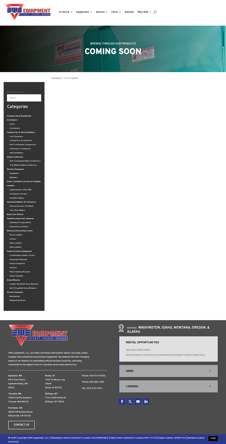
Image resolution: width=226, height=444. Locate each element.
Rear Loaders (16, 243)
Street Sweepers (15, 292)
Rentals (129, 12)
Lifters (13, 239)
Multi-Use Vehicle (15, 214)
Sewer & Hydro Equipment (19, 251)
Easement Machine (18, 259)
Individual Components (20, 222)
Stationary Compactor (20, 149)
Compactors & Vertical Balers (21, 132)
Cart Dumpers (16, 136)
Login (213, 438)
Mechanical (15, 296)
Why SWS (142, 12)
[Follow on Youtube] (138, 401)
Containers (15, 128)
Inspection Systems (19, 226)
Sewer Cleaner (16, 276)
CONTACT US (21, 425)
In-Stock (64, 12)
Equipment (82, 12)
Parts (115, 12)
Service (100, 12)
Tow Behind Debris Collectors (23, 165)
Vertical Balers (16, 153)
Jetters (13, 267)
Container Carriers (18, 194)
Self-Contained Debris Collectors (25, 161)
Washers (14, 177)
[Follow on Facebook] (122, 401)
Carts (12, 124)
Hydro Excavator (17, 263)
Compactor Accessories (21, 140)
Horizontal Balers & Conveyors (21, 202)
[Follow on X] (130, 401)
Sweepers (14, 173)
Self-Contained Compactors (23, 144)
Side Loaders (16, 247)
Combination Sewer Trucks (22, 255)
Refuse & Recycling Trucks (19, 231)
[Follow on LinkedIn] (146, 401)
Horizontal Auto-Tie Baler (22, 206)
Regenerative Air (17, 300)
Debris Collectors (15, 157)
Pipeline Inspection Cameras (20, 218)
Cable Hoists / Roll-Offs (20, 190)
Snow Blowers (13, 280)
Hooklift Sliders (17, 198)
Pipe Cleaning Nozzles (20, 272)
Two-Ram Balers (17, 210)
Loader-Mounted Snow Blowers (24, 284)
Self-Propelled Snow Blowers (23, 288)
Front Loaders (16, 235)
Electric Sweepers (15, 169)
